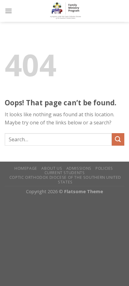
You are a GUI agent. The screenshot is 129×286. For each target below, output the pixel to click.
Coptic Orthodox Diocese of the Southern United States (65, 180)
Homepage (25, 168)
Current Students (64, 172)
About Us (51, 168)
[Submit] (118, 139)
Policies (104, 168)
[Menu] (8, 10)
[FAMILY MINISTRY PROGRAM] (68, 11)
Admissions (78, 168)
